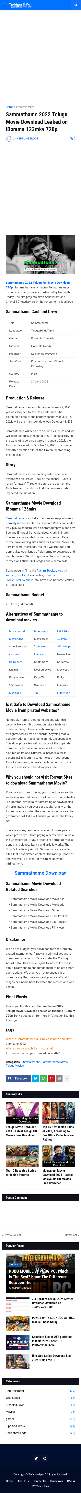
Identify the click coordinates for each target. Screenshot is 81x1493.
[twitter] (36, 1458)
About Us (23, 1481)
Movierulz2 (16, 638)
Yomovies (40, 646)
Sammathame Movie (54, 1062)
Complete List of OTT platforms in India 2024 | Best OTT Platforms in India (52, 1341)
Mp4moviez (41, 631)
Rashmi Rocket (46, 570)
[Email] (59, 1078)
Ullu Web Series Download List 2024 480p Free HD (51, 1358)
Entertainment (25, 106)
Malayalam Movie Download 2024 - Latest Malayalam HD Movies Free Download (57, 1177)
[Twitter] (35, 1078)
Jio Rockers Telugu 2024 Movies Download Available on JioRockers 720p (52, 1303)
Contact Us (39, 1481)
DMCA (71, 1481)
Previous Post (12, 1235)
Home (9, 106)
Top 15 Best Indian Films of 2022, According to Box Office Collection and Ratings (58, 1133)
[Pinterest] (51, 1078)
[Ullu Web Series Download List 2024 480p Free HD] (17, 1361)
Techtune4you (36, 1474)
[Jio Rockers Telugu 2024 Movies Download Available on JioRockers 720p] (17, 1304)
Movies (40, 1411)
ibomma (14, 654)
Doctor (21, 575)
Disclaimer (56, 1481)
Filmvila (39, 654)
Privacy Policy (40, 1486)
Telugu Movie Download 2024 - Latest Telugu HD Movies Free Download (21, 1131)
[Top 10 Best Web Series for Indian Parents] (22, 1156)
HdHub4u (63, 631)
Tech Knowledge (40, 1433)
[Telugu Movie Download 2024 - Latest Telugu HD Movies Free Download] (22, 1113)
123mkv (62, 638)
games (40, 1418)
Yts (36, 692)
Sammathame (15, 518)
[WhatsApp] (43, 1078)
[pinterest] (44, 1458)
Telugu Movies (15, 1065)
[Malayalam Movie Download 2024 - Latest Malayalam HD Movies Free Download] (58, 1156)
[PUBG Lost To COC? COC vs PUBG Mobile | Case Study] (17, 1323)
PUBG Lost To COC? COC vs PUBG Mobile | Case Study (53, 1320)
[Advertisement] (40, 56)
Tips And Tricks (40, 1426)
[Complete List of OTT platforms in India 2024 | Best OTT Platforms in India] (17, 1342)
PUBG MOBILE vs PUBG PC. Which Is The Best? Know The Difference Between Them (38, 1277)
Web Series (40, 1397)
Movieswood (17, 631)
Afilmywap (63, 646)
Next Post (71, 1235)
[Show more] (67, 1078)
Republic (27, 580)
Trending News (40, 1404)
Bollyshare (15, 661)
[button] (4, 5)
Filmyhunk (63, 692)
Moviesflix (15, 692)
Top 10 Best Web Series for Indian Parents (21, 1173)
